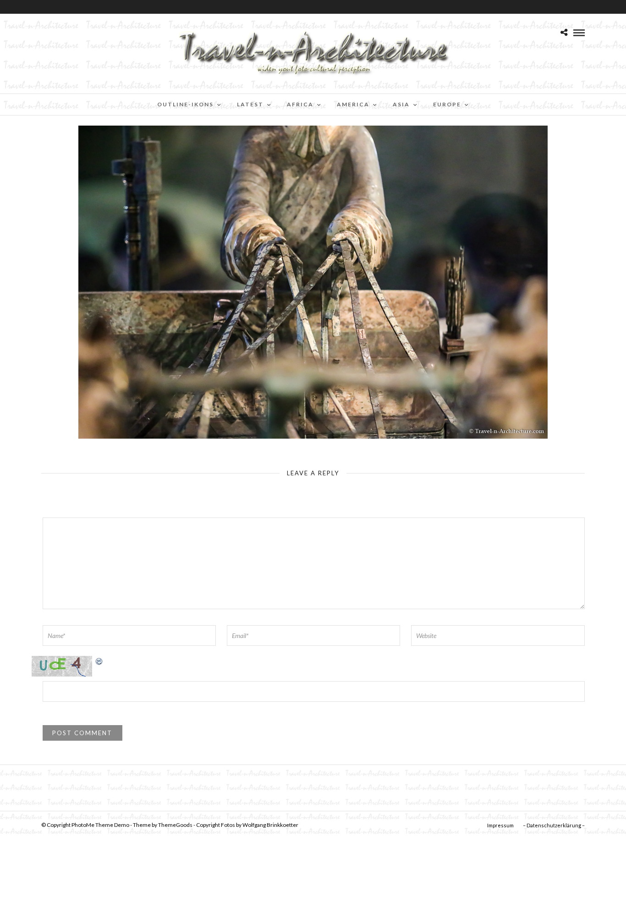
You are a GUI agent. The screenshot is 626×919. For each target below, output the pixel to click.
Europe (447, 104)
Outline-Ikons (185, 104)
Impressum (500, 825)
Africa (300, 104)
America (353, 104)
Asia (401, 104)
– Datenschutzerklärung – (554, 825)
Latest (250, 104)
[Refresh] (99, 661)
